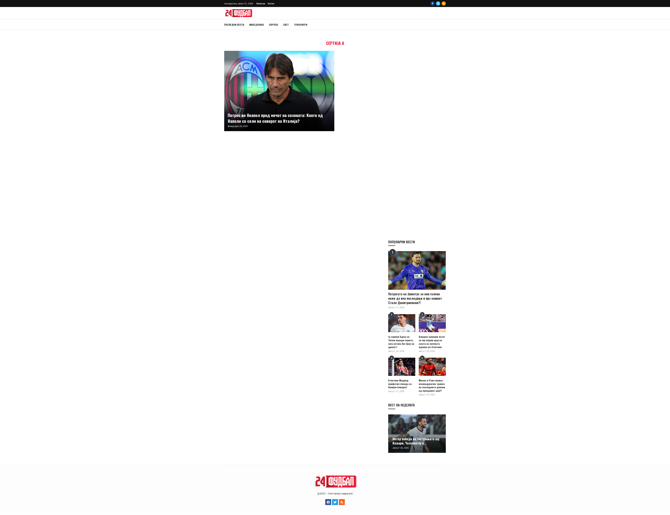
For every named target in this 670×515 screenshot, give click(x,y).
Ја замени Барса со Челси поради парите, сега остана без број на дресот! (401, 342)
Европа (273, 24)
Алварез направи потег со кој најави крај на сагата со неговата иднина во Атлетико (432, 342)
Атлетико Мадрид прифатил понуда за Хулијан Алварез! (400, 384)
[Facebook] (432, 3)
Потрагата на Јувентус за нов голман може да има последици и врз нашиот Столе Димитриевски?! (415, 298)
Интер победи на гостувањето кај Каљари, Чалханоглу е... (416, 441)
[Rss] (444, 3)
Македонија (256, 24)
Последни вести (234, 24)
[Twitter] (438, 3)
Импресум (260, 3)
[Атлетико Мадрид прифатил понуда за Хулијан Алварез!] (401, 367)
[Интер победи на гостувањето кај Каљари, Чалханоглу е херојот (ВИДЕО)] (417, 433)
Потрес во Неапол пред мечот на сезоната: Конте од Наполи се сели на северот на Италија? (275, 118)
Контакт (271, 3)
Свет (286, 24)
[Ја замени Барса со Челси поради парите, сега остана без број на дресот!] (401, 323)
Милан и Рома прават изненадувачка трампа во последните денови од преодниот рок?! (432, 385)
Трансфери (300, 24)
